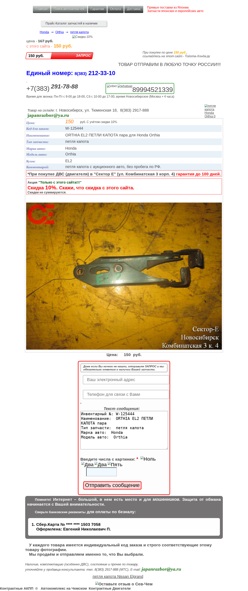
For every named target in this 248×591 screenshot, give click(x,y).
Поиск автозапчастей (69, 9)
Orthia (59, 32)
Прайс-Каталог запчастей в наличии (71, 23)
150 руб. (36, 56)
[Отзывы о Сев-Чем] (124, 584)
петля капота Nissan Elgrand (118, 576)
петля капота (79, 32)
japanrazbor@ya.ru (48, 115)
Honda (44, 32)
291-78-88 (64, 86)
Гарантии (97, 9)
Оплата (115, 9)
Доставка (133, 9)
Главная (42, 9)
